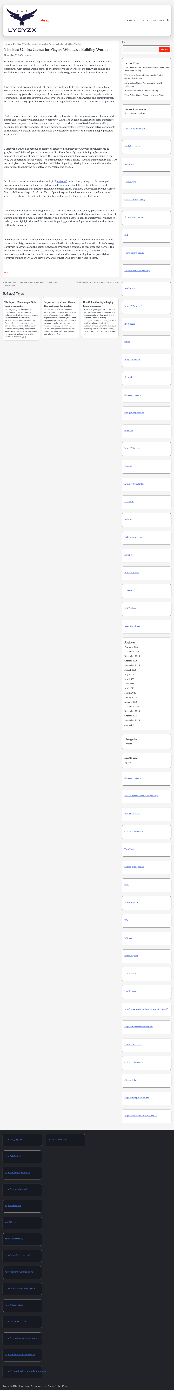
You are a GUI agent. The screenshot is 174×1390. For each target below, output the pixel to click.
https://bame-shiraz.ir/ (58, 1139)
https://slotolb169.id (14, 1305)
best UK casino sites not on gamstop (141, 796)
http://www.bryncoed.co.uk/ (18, 1255)
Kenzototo (129, 501)
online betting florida (134, 253)
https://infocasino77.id (15, 1321)
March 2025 (130, 693)
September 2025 (132, 665)
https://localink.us (13, 1206)
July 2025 (129, 674)
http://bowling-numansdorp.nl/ (19, 1272)
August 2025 (130, 670)
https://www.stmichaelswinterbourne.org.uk (25, 1371)
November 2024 (132, 711)
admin (28, 55)
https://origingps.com (14, 1139)
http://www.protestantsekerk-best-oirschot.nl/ (146, 1009)
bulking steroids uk (133, 537)
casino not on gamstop (134, 199)
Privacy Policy (157, 20)
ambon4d (62, 181)
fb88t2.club (129, 324)
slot (126, 235)
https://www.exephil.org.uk (17, 1172)
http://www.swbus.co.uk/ (16, 1189)
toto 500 (128, 938)
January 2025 (130, 702)
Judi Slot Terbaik (132, 813)
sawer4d (128, 590)
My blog (7, 272)
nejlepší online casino (134, 867)
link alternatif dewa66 (134, 128)
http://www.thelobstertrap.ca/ (138, 1027)
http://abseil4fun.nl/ (14, 1239)
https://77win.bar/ (133, 306)
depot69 (128, 466)
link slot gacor (130, 991)
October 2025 (130, 661)
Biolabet (128, 519)
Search (125, 42)
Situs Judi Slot (130, 1080)
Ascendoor (41, 1386)
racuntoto (129, 164)
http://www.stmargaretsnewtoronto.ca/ (23, 1338)
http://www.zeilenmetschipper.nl (20, 1288)
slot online (129, 377)
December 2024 (131, 707)
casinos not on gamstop (135, 831)
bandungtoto (130, 182)
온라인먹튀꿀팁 (131, 573)
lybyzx (44, 20)
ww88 (127, 342)
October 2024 (130, 716)
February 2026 (131, 647)
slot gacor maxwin (132, 395)
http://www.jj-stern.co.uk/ (136, 1098)
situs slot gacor (131, 902)
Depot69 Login (131, 758)
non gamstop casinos (134, 413)
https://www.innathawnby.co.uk (20, 1354)
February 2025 (131, 697)
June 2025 (129, 679)
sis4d (126, 884)
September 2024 (132, 720)
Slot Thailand (130, 608)
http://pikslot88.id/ (13, 1156)
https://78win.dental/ (134, 484)
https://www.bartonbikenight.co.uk (140, 1115)
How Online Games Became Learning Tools (144, 95)
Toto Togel (129, 849)
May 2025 (129, 684)
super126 (128, 430)
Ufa (126, 920)
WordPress (62, 1386)
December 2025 (131, 652)
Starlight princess (132, 146)
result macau (130, 288)
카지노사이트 (130, 973)
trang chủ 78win (132, 359)
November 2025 (132, 656)
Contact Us (143, 20)
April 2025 (129, 688)
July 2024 (129, 725)
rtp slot (127, 762)
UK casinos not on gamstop (137, 271)
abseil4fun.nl (10, 1222)
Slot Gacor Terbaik (133, 1044)
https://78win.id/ (132, 448)
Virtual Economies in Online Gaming (141, 90)
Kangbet (128, 555)
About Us (131, 20)
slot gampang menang (134, 217)
